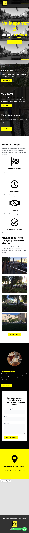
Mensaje (6, 423)
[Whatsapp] (24, 529)
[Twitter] (11, 529)
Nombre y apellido (9, 409)
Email (5, 416)
